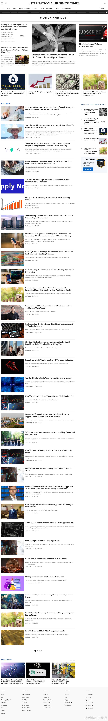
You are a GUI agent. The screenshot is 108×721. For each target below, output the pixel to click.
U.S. (3, 8)
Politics (15, 8)
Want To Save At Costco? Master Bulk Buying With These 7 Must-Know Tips (14, 50)
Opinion (57, 8)
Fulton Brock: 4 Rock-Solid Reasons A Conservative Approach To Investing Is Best (94, 93)
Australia (67, 694)
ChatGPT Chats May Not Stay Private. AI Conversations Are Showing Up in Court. (35, 681)
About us (45, 694)
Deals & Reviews (66, 8)
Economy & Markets (24, 8)
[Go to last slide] (71, 660)
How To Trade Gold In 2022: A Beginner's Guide (45, 631)
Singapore (67, 700)
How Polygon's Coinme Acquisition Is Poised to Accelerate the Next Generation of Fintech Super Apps (12, 681)
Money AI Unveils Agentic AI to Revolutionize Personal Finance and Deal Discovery (14, 27)
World (8, 8)
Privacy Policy (47, 702)
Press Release (26, 705)
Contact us (46, 697)
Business (35, 8)
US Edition (101, 8)
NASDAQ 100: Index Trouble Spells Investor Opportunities (49, 523)
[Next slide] (74, 660)
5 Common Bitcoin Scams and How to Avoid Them (46, 559)
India (66, 697)
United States (68, 705)
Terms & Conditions (48, 700)
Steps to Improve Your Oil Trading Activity (42, 541)
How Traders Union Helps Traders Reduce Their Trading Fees (49, 396)
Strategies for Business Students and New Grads (44, 577)
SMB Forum (25, 700)
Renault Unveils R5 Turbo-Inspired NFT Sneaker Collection (49, 360)
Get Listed (88, 169)
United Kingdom (68, 702)
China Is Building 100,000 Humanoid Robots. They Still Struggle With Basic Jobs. (61, 681)
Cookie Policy (46, 705)
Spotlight (24, 702)
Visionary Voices (26, 694)
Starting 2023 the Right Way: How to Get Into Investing (48, 378)
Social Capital (25, 697)
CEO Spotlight (25, 707)
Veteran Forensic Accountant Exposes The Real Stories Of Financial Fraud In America (13, 93)
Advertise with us (47, 707)
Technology (49, 8)
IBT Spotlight (89, 160)
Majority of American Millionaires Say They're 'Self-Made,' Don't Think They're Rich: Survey (67, 93)
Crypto (42, 8)
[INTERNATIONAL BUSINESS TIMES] (54, 3)
